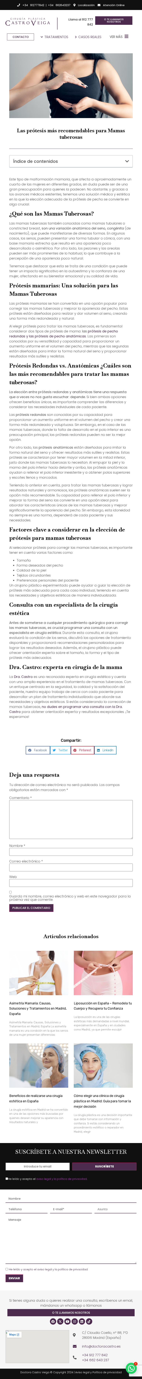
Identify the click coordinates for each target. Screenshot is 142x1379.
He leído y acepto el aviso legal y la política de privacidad (48, 1269)
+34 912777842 (33, 5)
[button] (127, 161)
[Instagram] (75, 1321)
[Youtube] (67, 1321)
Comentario (20, 798)
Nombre (17, 845)
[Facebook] (53, 1321)
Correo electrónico (26, 861)
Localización (86, 5)
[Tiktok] (89, 1321)
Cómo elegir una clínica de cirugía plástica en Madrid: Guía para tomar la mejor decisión (102, 1101)
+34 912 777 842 (95, 1355)
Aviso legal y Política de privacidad (98, 1372)
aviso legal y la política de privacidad (61, 1179)
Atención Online (114, 5)
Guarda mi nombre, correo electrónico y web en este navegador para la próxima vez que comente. (70, 898)
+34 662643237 (59, 5)
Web (13, 877)
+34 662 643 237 (95, 1360)
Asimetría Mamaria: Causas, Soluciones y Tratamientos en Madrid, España (38, 1008)
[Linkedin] (82, 1321)
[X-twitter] (60, 1321)
